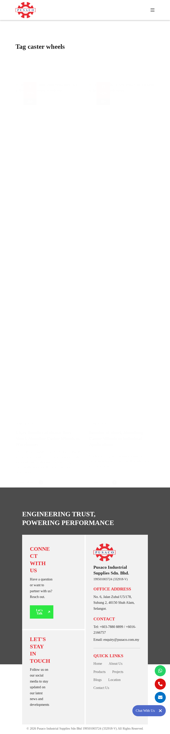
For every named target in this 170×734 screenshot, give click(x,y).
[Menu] (153, 10)
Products (99, 672)
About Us (115, 663)
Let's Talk (39, 612)
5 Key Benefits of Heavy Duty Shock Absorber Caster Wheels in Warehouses (47, 438)
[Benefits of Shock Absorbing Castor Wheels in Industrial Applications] (122, 248)
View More (30, 484)
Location (114, 680)
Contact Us (101, 688)
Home (97, 663)
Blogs (97, 680)
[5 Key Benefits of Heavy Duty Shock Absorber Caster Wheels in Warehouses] (48, 248)
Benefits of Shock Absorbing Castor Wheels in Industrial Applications (116, 438)
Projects (117, 672)
